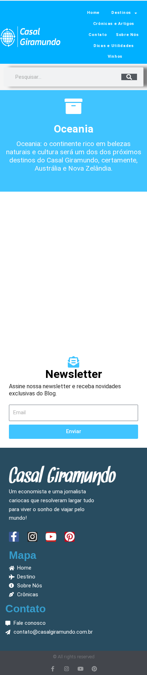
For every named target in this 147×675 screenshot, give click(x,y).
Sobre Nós (127, 34)
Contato (97, 34)
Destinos (121, 12)
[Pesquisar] (129, 77)
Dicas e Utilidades (113, 45)
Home (93, 12)
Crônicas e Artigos (114, 23)
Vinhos (115, 56)
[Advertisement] (73, 270)
